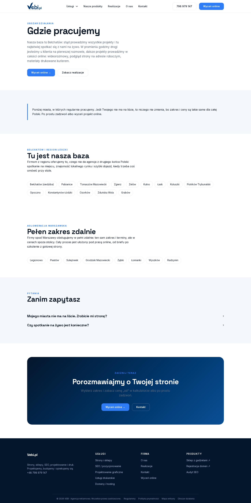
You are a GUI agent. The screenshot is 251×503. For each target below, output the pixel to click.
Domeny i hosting (105, 483)
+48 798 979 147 (37, 472)
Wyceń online (211, 6)
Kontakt (142, 6)
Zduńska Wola (106, 192)
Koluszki (174, 184)
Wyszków (154, 260)
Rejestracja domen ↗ (198, 466)
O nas (129, 6)
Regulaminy (130, 498)
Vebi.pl (32, 454)
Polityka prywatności (148, 498)
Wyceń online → (41, 72)
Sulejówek (72, 260)
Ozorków (85, 192)
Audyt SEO (192, 472)
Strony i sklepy (103, 460)
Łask (160, 184)
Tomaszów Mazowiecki (93, 184)
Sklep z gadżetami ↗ (198, 460)
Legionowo (36, 260)
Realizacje (114, 6)
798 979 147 (184, 6)
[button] (125, 316)
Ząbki (120, 260)
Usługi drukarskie (105, 477)
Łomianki (136, 260)
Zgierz (117, 184)
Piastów (54, 260)
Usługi (70, 6)
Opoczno (35, 192)
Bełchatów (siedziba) (42, 184)
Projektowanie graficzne (109, 472)
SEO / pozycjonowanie (108, 466)
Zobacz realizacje (73, 72)
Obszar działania (186, 498)
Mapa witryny (168, 498)
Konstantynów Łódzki (60, 192)
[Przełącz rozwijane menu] (77, 6)
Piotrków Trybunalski (199, 184)
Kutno (146, 184)
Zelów (132, 184)
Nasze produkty (92, 6)
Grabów (125, 192)
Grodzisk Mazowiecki (98, 260)
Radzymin (172, 260)
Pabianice (67, 184)
